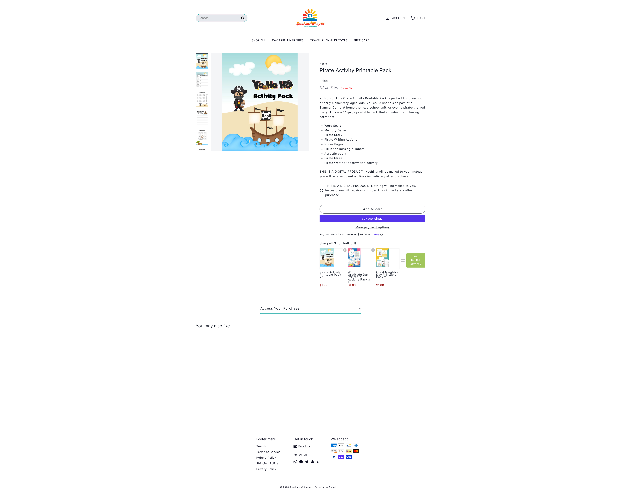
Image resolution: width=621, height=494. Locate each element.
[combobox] (221, 18)
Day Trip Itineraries (288, 40)
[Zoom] (260, 102)
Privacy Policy (266, 469)
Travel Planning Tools (329, 40)
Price (324, 81)
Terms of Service (268, 452)
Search (261, 446)
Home (323, 63)
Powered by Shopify (326, 487)
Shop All (259, 40)
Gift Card (362, 40)
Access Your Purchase (280, 308)
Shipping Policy (267, 463)
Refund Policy (266, 457)
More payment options (372, 227)
